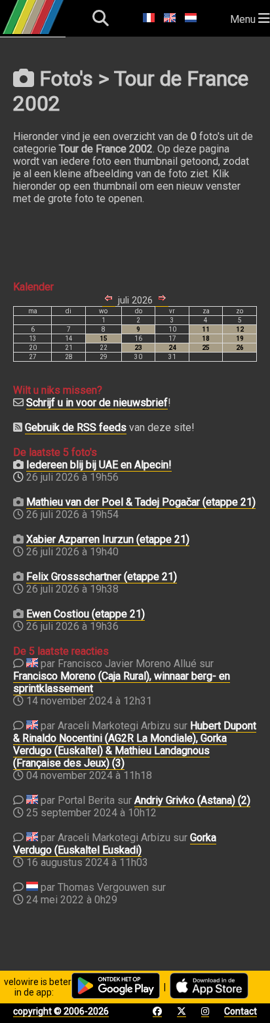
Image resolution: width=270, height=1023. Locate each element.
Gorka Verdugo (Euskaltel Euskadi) (114, 843)
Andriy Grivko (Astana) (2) (192, 800)
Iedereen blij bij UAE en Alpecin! (99, 465)
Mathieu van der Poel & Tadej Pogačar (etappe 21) (141, 502)
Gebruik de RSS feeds (75, 427)
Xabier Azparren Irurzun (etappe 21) (107, 539)
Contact (240, 1011)
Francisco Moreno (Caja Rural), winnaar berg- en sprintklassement (121, 682)
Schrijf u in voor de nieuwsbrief (97, 402)
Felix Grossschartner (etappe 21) (101, 576)
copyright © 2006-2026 (61, 1011)
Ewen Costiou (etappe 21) (85, 614)
